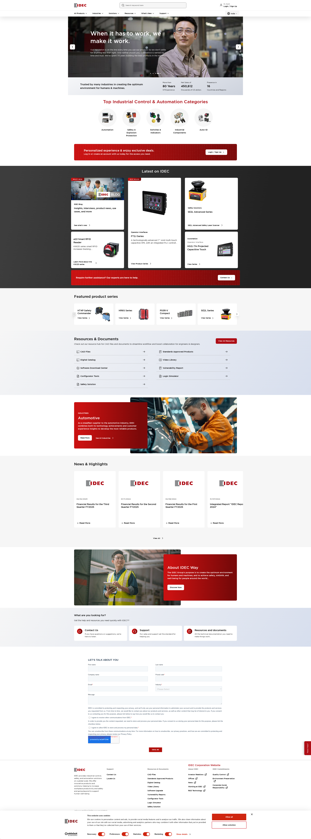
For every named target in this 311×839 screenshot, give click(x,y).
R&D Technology (195, 791)
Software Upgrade (155, 791)
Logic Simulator (154, 803)
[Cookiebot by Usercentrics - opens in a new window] (71, 834)
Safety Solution (153, 807)
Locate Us (111, 778)
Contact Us (111, 774)
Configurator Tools (155, 799)
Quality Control (219, 774)
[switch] (125, 834)
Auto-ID (204, 130)
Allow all (229, 817)
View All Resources (226, 341)
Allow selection (229, 825)
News (190, 782)
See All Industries (103, 438)
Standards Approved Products (160, 778)
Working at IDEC (195, 786)
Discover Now (176, 587)
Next (237, 314)
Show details (181, 834)
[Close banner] (252, 814)
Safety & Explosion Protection (131, 133)
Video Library (153, 786)
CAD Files (151, 774)
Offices (191, 778)
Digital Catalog (153, 782)
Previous (74, 314)
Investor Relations (195, 774)
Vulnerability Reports (156, 795)
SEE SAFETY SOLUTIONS (103, 58)
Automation (107, 130)
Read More (84, 438)
